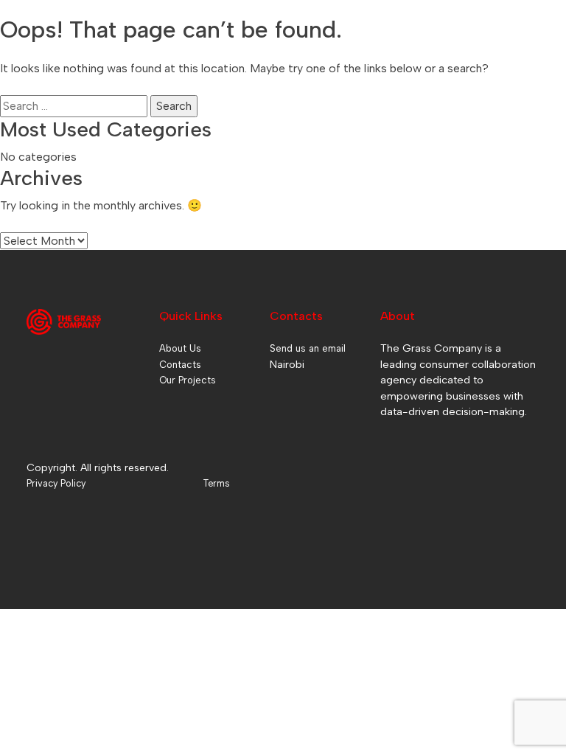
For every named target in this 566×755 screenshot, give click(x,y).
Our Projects (187, 380)
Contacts (180, 364)
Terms (216, 483)
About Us (180, 348)
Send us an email (308, 348)
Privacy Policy (56, 483)
